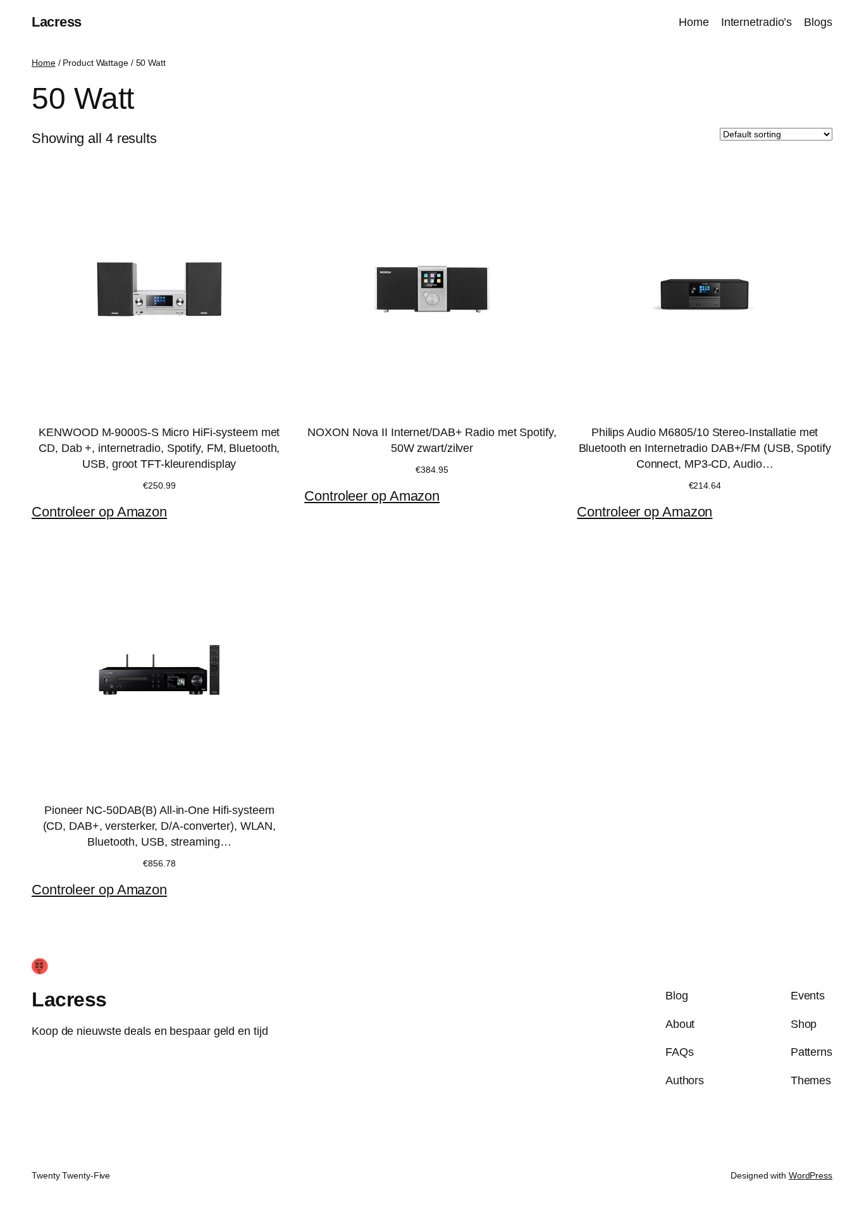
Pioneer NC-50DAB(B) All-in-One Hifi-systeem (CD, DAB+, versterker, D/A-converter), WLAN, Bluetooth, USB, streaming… (159, 826)
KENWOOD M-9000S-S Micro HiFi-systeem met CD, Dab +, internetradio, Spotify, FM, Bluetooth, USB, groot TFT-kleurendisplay (159, 448)
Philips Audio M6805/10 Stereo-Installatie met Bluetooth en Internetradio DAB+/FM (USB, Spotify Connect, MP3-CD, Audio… (705, 448)
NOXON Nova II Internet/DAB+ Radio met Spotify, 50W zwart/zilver (431, 440)
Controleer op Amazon (99, 512)
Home (44, 63)
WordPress (810, 1175)
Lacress (57, 22)
